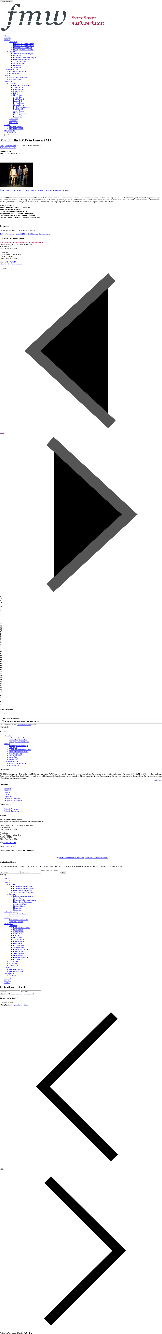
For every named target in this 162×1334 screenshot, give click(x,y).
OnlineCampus (9, 131)
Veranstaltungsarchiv (16, 79)
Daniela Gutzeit (18, 99)
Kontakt (7, 125)
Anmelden (12, 133)
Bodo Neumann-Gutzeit (21, 85)
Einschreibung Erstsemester (22, 59)
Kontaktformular (16, 264)
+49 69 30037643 (9, 262)
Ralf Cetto (16, 93)
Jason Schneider (18, 111)
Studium (7, 40)
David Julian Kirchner (21, 107)
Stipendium (17, 67)
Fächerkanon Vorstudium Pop (23, 44)
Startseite (7, 789)
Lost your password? (27, 994)
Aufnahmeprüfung (19, 61)
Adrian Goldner (18, 97)
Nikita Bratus (17, 91)
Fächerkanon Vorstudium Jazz (23, 46)
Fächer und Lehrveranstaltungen (24, 57)
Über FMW (8, 81)
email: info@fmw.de (7, 846)
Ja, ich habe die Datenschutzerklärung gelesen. (21, 721)
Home (6, 36)
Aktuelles (7, 38)
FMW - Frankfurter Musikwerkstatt (71, 858)
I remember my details (20, 1005)
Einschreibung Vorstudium (22, 48)
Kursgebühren (14, 73)
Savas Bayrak (18, 87)
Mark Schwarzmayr (20, 113)
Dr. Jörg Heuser (18, 103)
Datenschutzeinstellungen (13, 800)
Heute (2, 433)
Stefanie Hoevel (18, 105)
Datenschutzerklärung (24, 725)
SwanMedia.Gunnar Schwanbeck (96, 858)
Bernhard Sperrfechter (21, 115)
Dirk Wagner (17, 117)
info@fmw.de (5, 264)
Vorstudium (13, 42)
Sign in (3, 994)
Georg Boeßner (18, 89)
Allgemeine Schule (11, 69)
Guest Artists (13, 119)
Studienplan (17, 56)
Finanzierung (17, 65)
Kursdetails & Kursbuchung (18, 71)
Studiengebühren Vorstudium (23, 50)
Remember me (14, 994)
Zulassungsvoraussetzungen (23, 54)
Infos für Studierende (16, 129)
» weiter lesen (157, 780)
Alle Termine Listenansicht (18, 77)
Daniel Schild (18, 109)
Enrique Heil (17, 101)
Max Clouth (17, 95)
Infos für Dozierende (16, 127)
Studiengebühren (19, 63)
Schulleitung (13, 121)
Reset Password (6, 1005)
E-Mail (3, 714)
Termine (7, 75)
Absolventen (13, 123)
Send (63, 872)
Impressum (8, 796)
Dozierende (13, 83)
